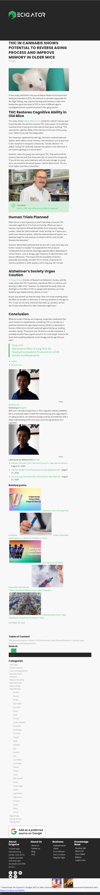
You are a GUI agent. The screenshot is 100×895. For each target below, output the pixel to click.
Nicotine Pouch (16, 674)
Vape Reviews (15, 689)
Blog (33, 851)
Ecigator (23, 407)
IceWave (16, 745)
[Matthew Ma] (24, 399)
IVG (14, 756)
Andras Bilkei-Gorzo (31, 121)
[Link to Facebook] (10, 873)
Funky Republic (19, 722)
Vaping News (15, 822)
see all (36, 459)
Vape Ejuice (18, 793)
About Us (35, 845)
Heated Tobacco (16, 668)
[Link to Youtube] (10, 876)
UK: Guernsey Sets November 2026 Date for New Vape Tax (35, 476)
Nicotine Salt (80, 848)
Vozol (15, 804)
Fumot (16, 718)
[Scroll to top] (1, 893)
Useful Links (80, 860)
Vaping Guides (16, 819)
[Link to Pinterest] (15, 876)
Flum (15, 715)
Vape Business (16, 683)
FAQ (33, 854)
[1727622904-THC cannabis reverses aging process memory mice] (39, 79)
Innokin (16, 752)
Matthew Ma (14, 404)
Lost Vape (17, 763)
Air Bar (16, 692)
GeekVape (17, 730)
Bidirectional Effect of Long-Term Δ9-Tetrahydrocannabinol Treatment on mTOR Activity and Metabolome (35, 352)
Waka (15, 808)
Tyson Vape (18, 786)
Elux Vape (17, 703)
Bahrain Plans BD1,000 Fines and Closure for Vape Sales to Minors (39, 463)
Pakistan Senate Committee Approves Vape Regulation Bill (35, 470)
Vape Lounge (15, 686)
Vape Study (14, 816)
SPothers (13, 677)
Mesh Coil (79, 851)
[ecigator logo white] (27, 20)
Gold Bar (17, 733)
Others (16, 767)
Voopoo (16, 801)
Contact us (35, 848)
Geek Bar (17, 726)
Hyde (15, 741)
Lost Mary (17, 759)
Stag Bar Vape (59, 857)
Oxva (15, 774)
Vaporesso (17, 797)
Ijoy (14, 748)
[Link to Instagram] (15, 873)
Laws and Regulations (19, 671)
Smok (15, 782)
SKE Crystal (17, 778)
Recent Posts (16, 365)
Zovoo (16, 812)
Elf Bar (16, 700)
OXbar (16, 771)
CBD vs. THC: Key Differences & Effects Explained (37, 208)
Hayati (16, 737)
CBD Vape (12, 61)
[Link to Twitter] (20, 873)
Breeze (16, 696)
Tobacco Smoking (17, 680)
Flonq (15, 711)
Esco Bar (16, 707)
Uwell (15, 789)
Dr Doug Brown (15, 280)
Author (14, 361)
